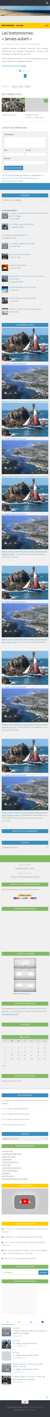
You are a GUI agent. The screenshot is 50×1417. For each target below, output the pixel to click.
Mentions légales (36, 1407)
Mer (43, 1377)
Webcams (23, 1366)
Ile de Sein (39, 1364)
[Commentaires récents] (31, 1322)
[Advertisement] (25, 928)
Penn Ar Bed (6, 1165)
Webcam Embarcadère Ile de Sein (30, 1237)
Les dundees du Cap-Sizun (11, 1168)
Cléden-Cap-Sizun (8, 1157)
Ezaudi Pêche (7, 1159)
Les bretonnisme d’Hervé (14, 66)
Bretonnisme (8, 25)
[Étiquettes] (42, 1322)
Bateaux (23, 1364)
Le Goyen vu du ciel (8, 727)
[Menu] (47, 3)
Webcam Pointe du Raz (28, 1258)
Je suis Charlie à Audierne (11, 815)
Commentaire (9, 134)
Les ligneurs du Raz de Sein (12, 1154)
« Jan (3, 1066)
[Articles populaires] (19, 1322)
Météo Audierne (17, 993)
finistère (27, 86)
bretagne (14, 86)
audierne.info (31, 1410)
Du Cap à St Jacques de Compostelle (15, 1179)
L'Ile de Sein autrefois (10, 1171)
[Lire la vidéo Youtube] (25, 1201)
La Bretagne (6, 1173)
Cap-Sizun (16, 1328)
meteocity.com (27, 993)
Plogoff (15, 1366)
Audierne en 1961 (8, 554)
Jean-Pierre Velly (8, 1176)
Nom (6, 150)
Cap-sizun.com (7, 1151)
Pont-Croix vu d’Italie (9, 642)
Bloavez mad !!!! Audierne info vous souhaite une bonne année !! (25, 401)
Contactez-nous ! (10, 1014)
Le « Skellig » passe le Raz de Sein (14, 364)
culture (21, 86)
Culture (19, 25)
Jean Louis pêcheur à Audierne (15, 1125)
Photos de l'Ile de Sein (10, 1162)
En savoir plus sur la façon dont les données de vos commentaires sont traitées (22, 178)
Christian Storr (9, 1237)
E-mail (29, 150)
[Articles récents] (7, 1322)
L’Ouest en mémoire (9, 115)
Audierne (29, 1253)
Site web (7, 158)
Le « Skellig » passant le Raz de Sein (17, 1114)
